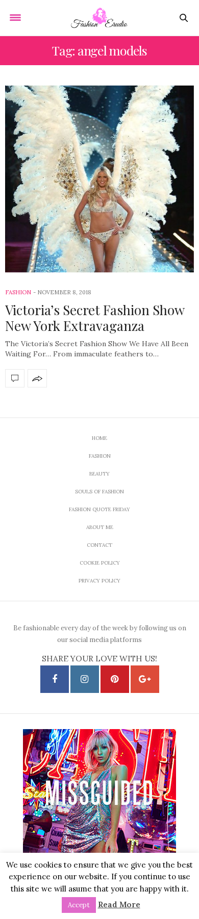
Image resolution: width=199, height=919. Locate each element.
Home (99, 438)
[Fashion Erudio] (99, 18)
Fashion (18, 292)
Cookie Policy (100, 563)
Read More (119, 904)
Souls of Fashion (99, 491)
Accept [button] (79, 905)
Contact (99, 545)
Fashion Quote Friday (99, 509)
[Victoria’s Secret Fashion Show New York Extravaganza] (99, 179)
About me (99, 527)
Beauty (99, 473)
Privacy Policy (99, 580)
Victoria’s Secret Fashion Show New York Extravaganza (94, 318)
